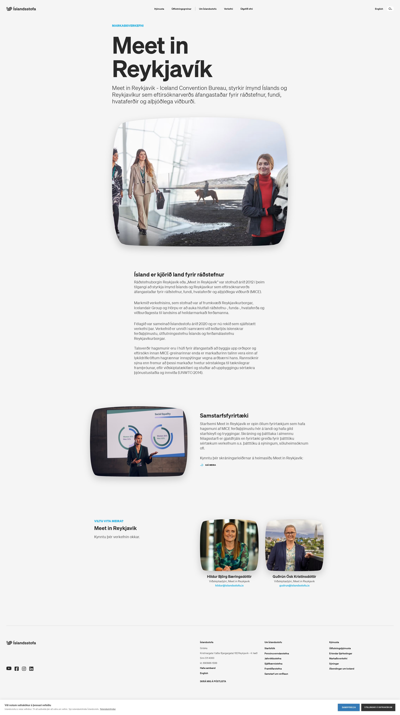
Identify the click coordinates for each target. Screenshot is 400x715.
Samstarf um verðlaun (276, 673)
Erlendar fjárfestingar (340, 653)
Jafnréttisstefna (273, 658)
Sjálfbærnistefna (273, 663)
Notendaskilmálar (108, 709)
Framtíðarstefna (273, 668)
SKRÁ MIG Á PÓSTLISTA (213, 681)
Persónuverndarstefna (277, 653)
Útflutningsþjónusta (340, 648)
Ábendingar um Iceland (341, 668)
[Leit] (390, 8)
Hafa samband (207, 667)
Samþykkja (349, 707)
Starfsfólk (270, 648)
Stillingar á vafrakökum (378, 707)
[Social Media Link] (8, 672)
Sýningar (334, 663)
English (204, 673)
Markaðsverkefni (338, 658)
